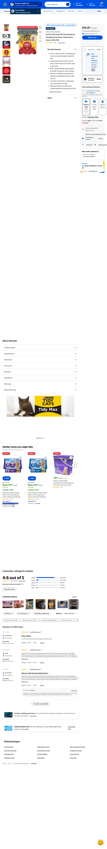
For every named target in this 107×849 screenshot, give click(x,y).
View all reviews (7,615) (40, 704)
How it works (93, 69)
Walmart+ (81, 11)
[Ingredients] (75, 377)
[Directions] (75, 365)
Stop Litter (73, 758)
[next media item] (40, 38)
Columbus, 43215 (93, 117)
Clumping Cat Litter (10, 750)
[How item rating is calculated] (23, 584)
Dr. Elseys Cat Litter (76, 750)
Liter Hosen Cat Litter (43, 750)
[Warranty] (75, 371)
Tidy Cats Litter (8, 747)
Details (100, 138)
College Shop (60, 11)
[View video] (40, 41)
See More (39, 438)
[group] (55, 42)
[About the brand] (75, 390)
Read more (25, 659)
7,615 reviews (22, 581)
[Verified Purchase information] (41, 632)
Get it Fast (71, 11)
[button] (78, 4)
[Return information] (96, 34)
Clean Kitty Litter (9, 758)
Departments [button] (8, 11)
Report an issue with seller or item (95, 134)
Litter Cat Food (74, 754)
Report (42, 643)
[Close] (38, 11)
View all (74, 597)
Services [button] (21, 11)
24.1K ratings (61, 42)
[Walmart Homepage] (5, 4)
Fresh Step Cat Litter (43, 747)
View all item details (55, 91)
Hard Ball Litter (8, 754)
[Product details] (75, 347)
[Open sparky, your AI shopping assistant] (100, 842)
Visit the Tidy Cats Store (53, 31)
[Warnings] (75, 384)
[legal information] (99, 31)
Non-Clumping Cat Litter (77, 747)
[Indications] (75, 359)
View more (74, 690)
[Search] (67, 4)
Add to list (89, 144)
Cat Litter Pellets (42, 754)
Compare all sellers (89, 156)
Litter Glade (40, 758)
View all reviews (9, 589)
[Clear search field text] (63, 4)
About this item (10, 341)
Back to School (48, 11)
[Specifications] (75, 353)
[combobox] (58, 4)
